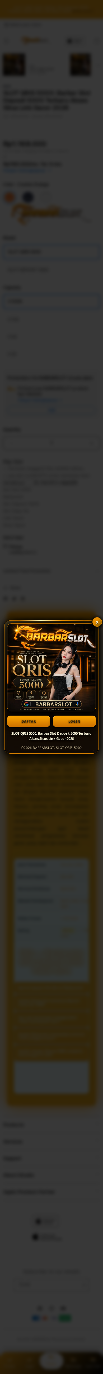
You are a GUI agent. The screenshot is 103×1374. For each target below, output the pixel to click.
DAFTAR (28, 721)
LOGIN (74, 721)
